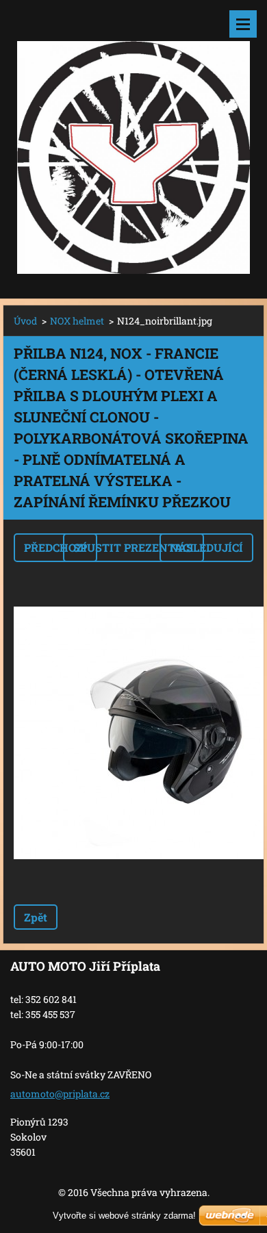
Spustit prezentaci (133, 547)
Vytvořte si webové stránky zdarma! (124, 1215)
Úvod (25, 320)
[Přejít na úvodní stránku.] (133, 140)
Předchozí (55, 547)
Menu (243, 24)
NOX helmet (77, 320)
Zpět (35, 917)
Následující (206, 547)
